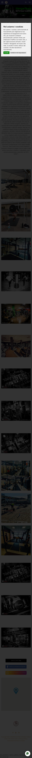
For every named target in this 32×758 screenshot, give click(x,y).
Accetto (6, 52)
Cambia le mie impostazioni (18, 52)
